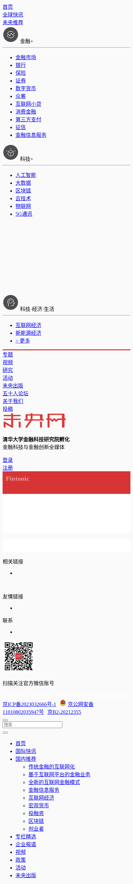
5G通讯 (23, 214)
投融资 (36, 813)
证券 (20, 80)
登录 (8, 460)
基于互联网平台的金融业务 (59, 774)
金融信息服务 (30, 135)
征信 (20, 127)
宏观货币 (38, 805)
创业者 (36, 829)
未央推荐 (13, 22)
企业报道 (25, 844)
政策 (20, 860)
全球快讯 (13, 14)
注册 (8, 468)
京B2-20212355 (64, 712)
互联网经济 (28, 325)
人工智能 (25, 175)
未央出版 (13, 385)
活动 (8, 378)
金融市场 (25, 57)
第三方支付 (28, 119)
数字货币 (25, 88)
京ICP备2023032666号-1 (29, 704)
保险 (20, 73)
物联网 (23, 206)
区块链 (23, 190)
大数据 (23, 183)
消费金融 (25, 112)
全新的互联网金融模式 (54, 782)
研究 (8, 370)
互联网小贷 (28, 104)
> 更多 (22, 341)
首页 (8, 7)
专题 (8, 354)
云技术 (23, 198)
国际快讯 (25, 751)
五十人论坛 (15, 393)
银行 (20, 65)
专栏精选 (25, 836)
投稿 (8, 409)
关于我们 (13, 401)
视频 (8, 362)
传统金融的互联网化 (51, 766)
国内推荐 (25, 759)
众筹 (20, 96)
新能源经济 (28, 333)
